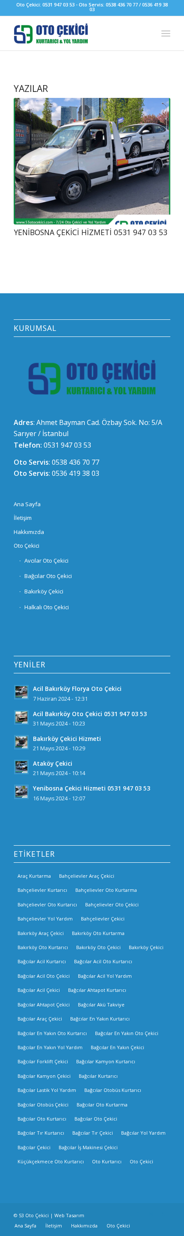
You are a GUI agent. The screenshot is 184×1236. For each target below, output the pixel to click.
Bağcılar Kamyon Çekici (44, 1076)
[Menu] (165, 33)
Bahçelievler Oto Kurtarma (106, 890)
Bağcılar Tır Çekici (92, 1133)
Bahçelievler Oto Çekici (112, 904)
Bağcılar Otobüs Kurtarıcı (112, 1090)
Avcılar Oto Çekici (46, 560)
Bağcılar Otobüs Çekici (43, 1104)
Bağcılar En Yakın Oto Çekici (126, 1033)
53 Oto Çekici (34, 1215)
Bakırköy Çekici (43, 591)
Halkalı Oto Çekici (46, 607)
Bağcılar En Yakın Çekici (117, 1047)
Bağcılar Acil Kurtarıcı (42, 961)
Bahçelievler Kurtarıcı (42, 890)
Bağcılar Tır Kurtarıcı (41, 1133)
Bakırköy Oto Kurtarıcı (43, 947)
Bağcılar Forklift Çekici (43, 1061)
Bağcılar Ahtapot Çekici (44, 1004)
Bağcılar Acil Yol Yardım (105, 976)
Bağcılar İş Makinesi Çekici (88, 1147)
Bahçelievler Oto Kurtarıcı (47, 904)
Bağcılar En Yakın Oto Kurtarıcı (52, 1033)
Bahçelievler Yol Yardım (45, 918)
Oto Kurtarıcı (107, 1161)
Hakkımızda (29, 532)
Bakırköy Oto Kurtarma (98, 933)
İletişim (23, 518)
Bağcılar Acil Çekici (39, 990)
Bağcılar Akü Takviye (101, 1004)
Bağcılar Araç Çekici (40, 1018)
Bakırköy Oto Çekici (98, 947)
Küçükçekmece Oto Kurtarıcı (51, 1161)
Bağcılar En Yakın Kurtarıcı (100, 1018)
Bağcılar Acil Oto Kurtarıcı (103, 961)
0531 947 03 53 (67, 445)
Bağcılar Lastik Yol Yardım (47, 1090)
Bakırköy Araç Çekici (41, 933)
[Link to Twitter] (163, 1214)
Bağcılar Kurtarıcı (98, 1076)
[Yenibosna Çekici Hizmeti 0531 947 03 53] (92, 161)
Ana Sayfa (27, 504)
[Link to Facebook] (138, 1214)
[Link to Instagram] (151, 1214)
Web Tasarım (69, 1215)
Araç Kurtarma (34, 876)
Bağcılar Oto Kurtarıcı (42, 1118)
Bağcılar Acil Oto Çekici (44, 976)
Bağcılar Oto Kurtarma (102, 1104)
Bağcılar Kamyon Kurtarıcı (105, 1061)
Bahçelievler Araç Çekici (86, 876)
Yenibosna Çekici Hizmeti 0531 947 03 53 (90, 232)
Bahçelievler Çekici (103, 918)
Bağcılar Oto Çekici (48, 576)
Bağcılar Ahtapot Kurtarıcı (97, 990)
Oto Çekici (26, 545)
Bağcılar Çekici (34, 1147)
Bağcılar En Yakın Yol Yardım (50, 1047)
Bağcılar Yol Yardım (143, 1133)
